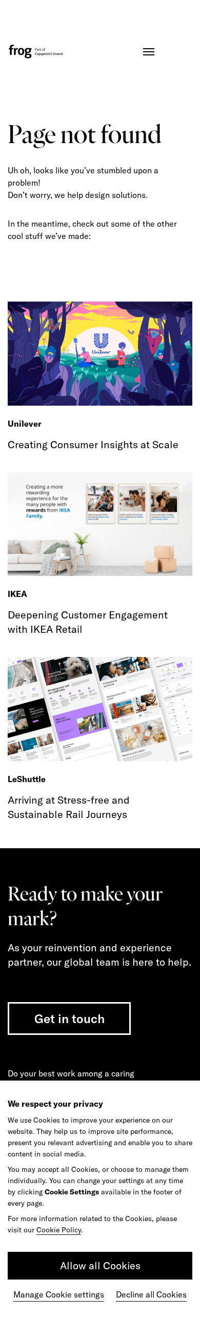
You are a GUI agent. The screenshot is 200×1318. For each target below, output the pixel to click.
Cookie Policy (58, 1229)
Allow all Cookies (100, 1265)
